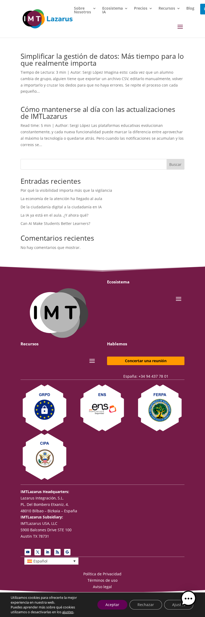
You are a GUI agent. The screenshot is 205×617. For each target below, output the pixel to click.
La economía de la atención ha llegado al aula (61, 198)
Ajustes (178, 604)
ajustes (67, 612)
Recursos (167, 8)
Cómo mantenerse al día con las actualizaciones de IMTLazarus (98, 112)
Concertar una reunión (146, 360)
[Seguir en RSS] (57, 552)
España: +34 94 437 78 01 (145, 376)
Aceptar (112, 604)
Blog (190, 8)
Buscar (175, 164)
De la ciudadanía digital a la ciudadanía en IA (61, 206)
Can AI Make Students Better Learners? (55, 223)
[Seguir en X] (37, 552)
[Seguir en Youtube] (28, 552)
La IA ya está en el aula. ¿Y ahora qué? (54, 215)
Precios (140, 8)
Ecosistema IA (112, 10)
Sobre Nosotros (82, 10)
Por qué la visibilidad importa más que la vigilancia (66, 190)
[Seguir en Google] (67, 552)
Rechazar (145, 604)
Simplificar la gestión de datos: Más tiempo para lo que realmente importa (102, 59)
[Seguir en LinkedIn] (47, 552)
